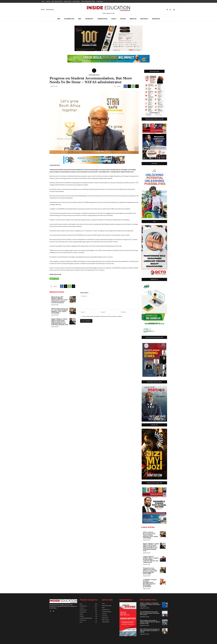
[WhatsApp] (133, 86)
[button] (174, 10)
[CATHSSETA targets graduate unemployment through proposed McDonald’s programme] (163, 582)
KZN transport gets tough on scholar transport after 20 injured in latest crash (150, 622)
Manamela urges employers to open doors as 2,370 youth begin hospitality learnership (150, 571)
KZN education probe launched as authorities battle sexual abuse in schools (150, 630)
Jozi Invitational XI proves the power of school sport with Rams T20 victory (149, 613)
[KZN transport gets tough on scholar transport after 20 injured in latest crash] (164, 622)
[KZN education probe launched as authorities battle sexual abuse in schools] (164, 631)
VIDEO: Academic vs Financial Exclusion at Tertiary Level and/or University (150, 604)
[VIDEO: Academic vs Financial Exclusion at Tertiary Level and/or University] (164, 605)
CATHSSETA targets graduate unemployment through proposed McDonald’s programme (150, 583)
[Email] (137, 86)
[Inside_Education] (94, 70)
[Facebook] (167, 10)
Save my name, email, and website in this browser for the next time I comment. (102, 316)
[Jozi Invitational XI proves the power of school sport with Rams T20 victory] (164, 613)
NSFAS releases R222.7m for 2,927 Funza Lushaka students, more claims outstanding (59, 311)
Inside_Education (94, 75)
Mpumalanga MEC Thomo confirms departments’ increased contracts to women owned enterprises (59, 299)
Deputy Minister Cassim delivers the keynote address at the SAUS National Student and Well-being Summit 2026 (59, 321)
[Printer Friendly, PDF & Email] (54, 279)
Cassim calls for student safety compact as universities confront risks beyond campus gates (151, 559)
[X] (170, 10)
